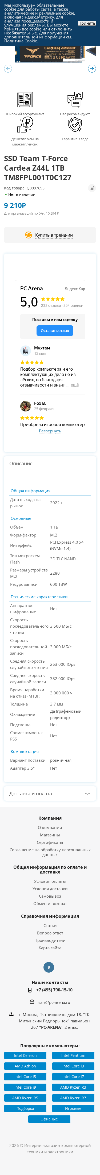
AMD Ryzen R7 (73, 1097)
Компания (50, 818)
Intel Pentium (73, 1055)
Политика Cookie (20, 40)
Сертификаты (50, 842)
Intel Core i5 (25, 1076)
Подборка (25, 1108)
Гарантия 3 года (75, 138)
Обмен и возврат (50, 903)
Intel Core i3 (73, 1065)
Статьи (50, 925)
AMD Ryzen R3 (73, 1087)
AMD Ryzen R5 (25, 1097)
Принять (86, 23)
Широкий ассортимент (25, 114)
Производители (50, 940)
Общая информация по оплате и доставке (50, 869)
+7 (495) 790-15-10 (54, 990)
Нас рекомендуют (75, 114)
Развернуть (50, 431)
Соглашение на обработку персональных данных (50, 852)
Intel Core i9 (25, 1087)
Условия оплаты (50, 881)
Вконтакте (48, 967)
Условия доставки (50, 888)
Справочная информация (50, 916)
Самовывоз (50, 896)
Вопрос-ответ (50, 932)
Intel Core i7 (73, 1076)
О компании (50, 827)
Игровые (73, 1108)
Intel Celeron (25, 1055)
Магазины (50, 834)
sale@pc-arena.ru (54, 1002)
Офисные (49, 1118)
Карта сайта (50, 947)
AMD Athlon (25, 1065)
